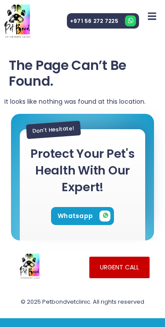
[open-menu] (152, 16)
